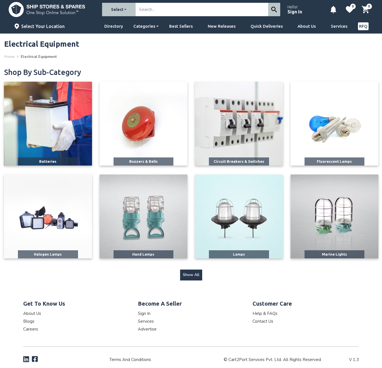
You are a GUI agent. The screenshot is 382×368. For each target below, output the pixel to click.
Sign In (294, 11)
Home (9, 56)
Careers (30, 329)
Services (339, 26)
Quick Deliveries (267, 26)
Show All (191, 274)
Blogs (28, 321)
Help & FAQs (265, 313)
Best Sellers (181, 26)
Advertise (147, 329)
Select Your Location (43, 26)
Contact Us (263, 321)
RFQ (363, 26)
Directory (113, 26)
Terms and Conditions (130, 359)
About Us (307, 26)
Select (117, 9)
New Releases (221, 26)
